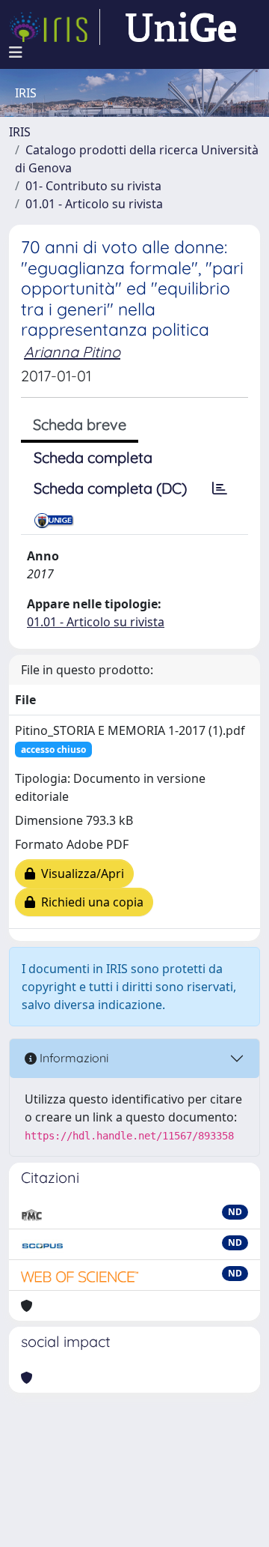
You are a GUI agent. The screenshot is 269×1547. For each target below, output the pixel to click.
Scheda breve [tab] (79, 424)
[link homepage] (54, 27)
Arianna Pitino (72, 351)
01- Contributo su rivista (93, 186)
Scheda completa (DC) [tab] (110, 488)
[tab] (220, 488)
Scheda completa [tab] (93, 457)
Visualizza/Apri (79, 873)
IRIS (20, 132)
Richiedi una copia (89, 902)
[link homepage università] (181, 27)
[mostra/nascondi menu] (15, 52)
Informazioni (72, 1057)
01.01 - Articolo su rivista (94, 204)
